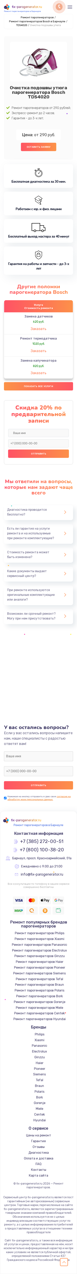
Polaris (39, 1091)
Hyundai (39, 1120)
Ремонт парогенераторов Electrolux (39, 950)
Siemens (39, 1074)
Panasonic (39, 1046)
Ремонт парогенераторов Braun (39, 985)
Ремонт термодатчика (38, 338)
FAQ (38, 1164)
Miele (39, 1109)
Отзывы (39, 1147)
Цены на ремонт (38, 1135)
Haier (39, 1063)
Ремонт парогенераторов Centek (39, 1013)
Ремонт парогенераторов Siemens (39, 973)
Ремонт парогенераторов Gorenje (39, 1002)
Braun (39, 1086)
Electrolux (39, 1051)
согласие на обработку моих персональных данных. (39, 798)
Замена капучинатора (38, 360)
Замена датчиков (38, 316)
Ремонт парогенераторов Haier (39, 962)
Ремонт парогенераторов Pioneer (39, 967)
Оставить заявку (39, 147)
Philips (39, 1034)
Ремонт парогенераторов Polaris (39, 990)
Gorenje (39, 1103)
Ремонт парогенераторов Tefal (39, 979)
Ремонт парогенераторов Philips (39, 933)
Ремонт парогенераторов (37, 17)
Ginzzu (39, 1057)
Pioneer (39, 1069)
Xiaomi (39, 1040)
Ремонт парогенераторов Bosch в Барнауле (37, 21)
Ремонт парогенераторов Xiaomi (39, 939)
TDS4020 (21, 25)
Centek (39, 1114)
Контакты (38, 1170)
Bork (39, 1097)
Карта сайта (38, 1175)
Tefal (39, 1080)
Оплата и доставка (38, 1158)
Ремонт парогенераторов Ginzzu (39, 956)
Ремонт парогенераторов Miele (39, 1008)
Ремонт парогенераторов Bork (39, 996)
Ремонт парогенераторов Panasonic (39, 945)
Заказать (38, 329)
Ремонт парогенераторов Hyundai (39, 1019)
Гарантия (38, 1141)
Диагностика (38, 1153)
